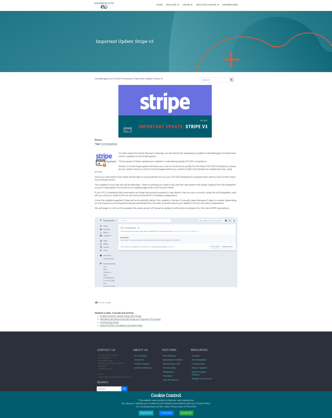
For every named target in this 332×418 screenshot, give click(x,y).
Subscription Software (173, 360)
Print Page (104, 302)
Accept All (186, 413)
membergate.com (104, 78)
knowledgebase (109, 144)
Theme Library (169, 368)
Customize (166, 413)
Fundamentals (198, 364)
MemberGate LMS (171, 364)
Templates (167, 376)
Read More (146, 413)
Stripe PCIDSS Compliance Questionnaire (121, 325)
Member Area (230, 5)
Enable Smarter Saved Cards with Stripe (120, 316)
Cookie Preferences (143, 368)
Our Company (140, 356)
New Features (169, 356)
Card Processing (123, 78)
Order (187, 5)
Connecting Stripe (109, 322)
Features (171, 5)
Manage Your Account (202, 378)
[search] (124, 388)
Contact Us (139, 360)
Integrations (168, 372)
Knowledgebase (199, 360)
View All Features (170, 380)
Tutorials (195, 356)
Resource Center (206, 5)
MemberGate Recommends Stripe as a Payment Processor (130, 319)
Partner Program (142, 364)
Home (159, 5)
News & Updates (199, 368)
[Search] (231, 79)
